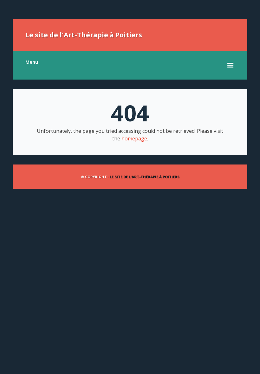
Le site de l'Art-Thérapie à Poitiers (83, 34)
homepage (134, 138)
